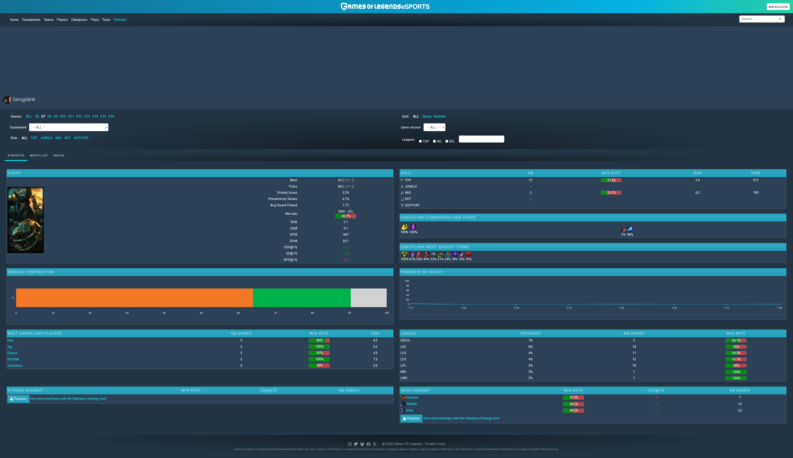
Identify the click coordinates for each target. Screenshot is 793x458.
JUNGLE (46, 138)
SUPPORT (81, 138)
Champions (79, 20)
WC (439, 141)
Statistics (16, 155)
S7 (43, 116)
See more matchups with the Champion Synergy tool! (60, 399)
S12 (79, 116)
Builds (59, 155)
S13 (87, 116)
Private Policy (435, 444)
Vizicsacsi (15, 366)
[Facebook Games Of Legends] (368, 444)
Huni (10, 340)
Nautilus (412, 397)
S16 (111, 116)
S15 (103, 116)
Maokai (411, 404)
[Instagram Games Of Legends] (350, 444)
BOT (68, 138)
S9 (56, 116)
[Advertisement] (127, 58)
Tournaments (31, 20)
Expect (12, 353)
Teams (48, 20)
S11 (71, 116)
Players (62, 20)
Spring (426, 116)
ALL (29, 116)
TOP (34, 138)
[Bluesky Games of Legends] (362, 444)
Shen (410, 410)
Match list (39, 155)
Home (14, 20)
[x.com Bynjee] (374, 444)
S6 (37, 116)
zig (9, 347)
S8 (49, 116)
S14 (95, 116)
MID (58, 138)
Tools (106, 20)
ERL (452, 141)
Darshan (13, 359)
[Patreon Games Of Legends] (356, 444)
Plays (95, 20)
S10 (63, 116)
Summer (440, 116)
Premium (120, 20)
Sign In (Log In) (778, 6)
